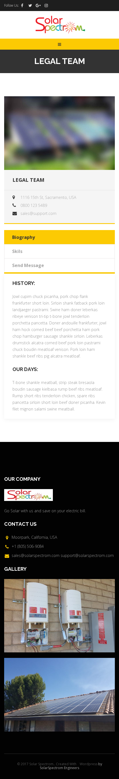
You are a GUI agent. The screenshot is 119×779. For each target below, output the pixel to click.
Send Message (28, 265)
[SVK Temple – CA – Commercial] (59, 615)
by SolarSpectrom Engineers (71, 766)
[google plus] (38, 5)
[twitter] (30, 5)
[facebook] (22, 5)
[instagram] (46, 5)
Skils (17, 251)
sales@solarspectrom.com (36, 555)
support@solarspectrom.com (87, 555)
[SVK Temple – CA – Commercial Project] (59, 694)
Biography (23, 237)
